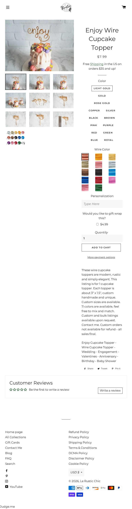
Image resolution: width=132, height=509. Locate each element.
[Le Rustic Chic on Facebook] (7, 470)
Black (93, 117)
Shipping (96, 64)
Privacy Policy (79, 437)
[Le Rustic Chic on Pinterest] (7, 476)
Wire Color (102, 149)
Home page (14, 432)
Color (102, 81)
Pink (93, 125)
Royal (108, 140)
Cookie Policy (78, 463)
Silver (110, 110)
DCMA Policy (78, 453)
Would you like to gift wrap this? (102, 216)
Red (94, 132)
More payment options (101, 257)
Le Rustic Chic (90, 481)
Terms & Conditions (83, 447)
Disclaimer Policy (81, 458)
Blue (94, 140)
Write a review (110, 390)
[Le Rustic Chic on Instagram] (7, 481)
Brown (109, 117)
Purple (108, 125)
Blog (8, 453)
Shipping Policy (80, 442)
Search (10, 463)
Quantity (101, 232)
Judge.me (7, 506)
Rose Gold (102, 103)
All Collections (15, 437)
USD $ (74, 472)
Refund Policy (79, 432)
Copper (94, 110)
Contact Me (13, 447)
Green (108, 132)
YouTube (16, 486)
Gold (102, 95)
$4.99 (104, 224)
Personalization (102, 196)
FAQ (8, 458)
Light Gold (102, 88)
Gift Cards (12, 442)
